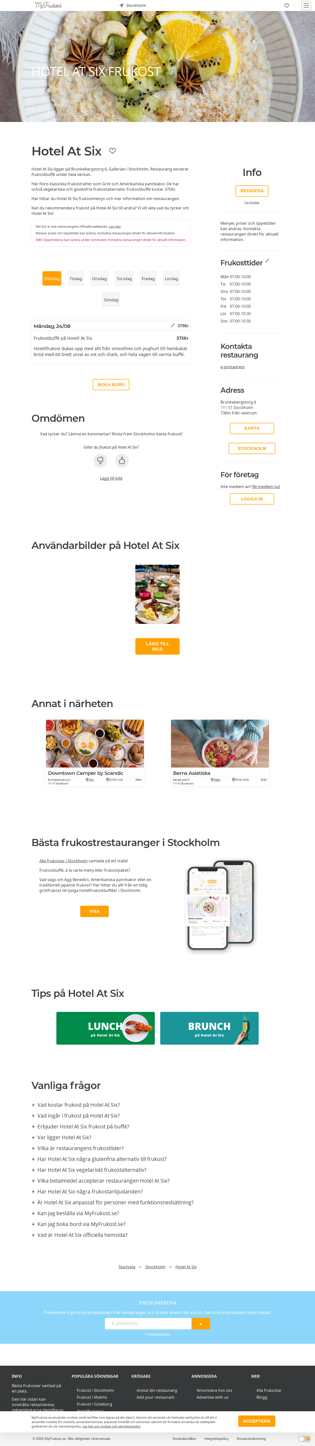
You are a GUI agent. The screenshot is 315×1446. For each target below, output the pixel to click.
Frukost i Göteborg (94, 1404)
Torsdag (124, 278)
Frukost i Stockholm (95, 1390)
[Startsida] (48, 5)
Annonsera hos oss (214, 1390)
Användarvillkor (184, 1439)
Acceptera (256, 1421)
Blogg (261, 1397)
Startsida (127, 1267)
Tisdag (76, 278)
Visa (94, 911)
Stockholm (252, 448)
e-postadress (232, 367)
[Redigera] (173, 325)
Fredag (148, 278)
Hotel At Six (186, 1267)
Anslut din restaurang (157, 1390)
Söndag (111, 300)
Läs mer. (115, 226)
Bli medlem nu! (266, 486)
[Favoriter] (286, 5)
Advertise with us (213, 1397)
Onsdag (99, 278)
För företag (252, 202)
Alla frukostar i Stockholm (63, 861)
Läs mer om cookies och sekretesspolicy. (111, 1426)
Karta (252, 428)
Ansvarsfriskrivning (251, 1439)
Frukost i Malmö (92, 1397)
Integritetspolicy (160, 1334)
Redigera (252, 190)
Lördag (171, 278)
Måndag (52, 278)
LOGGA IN (252, 498)
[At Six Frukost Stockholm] (157, 594)
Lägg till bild (111, 478)
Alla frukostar (269, 1390)
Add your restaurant (155, 1397)
